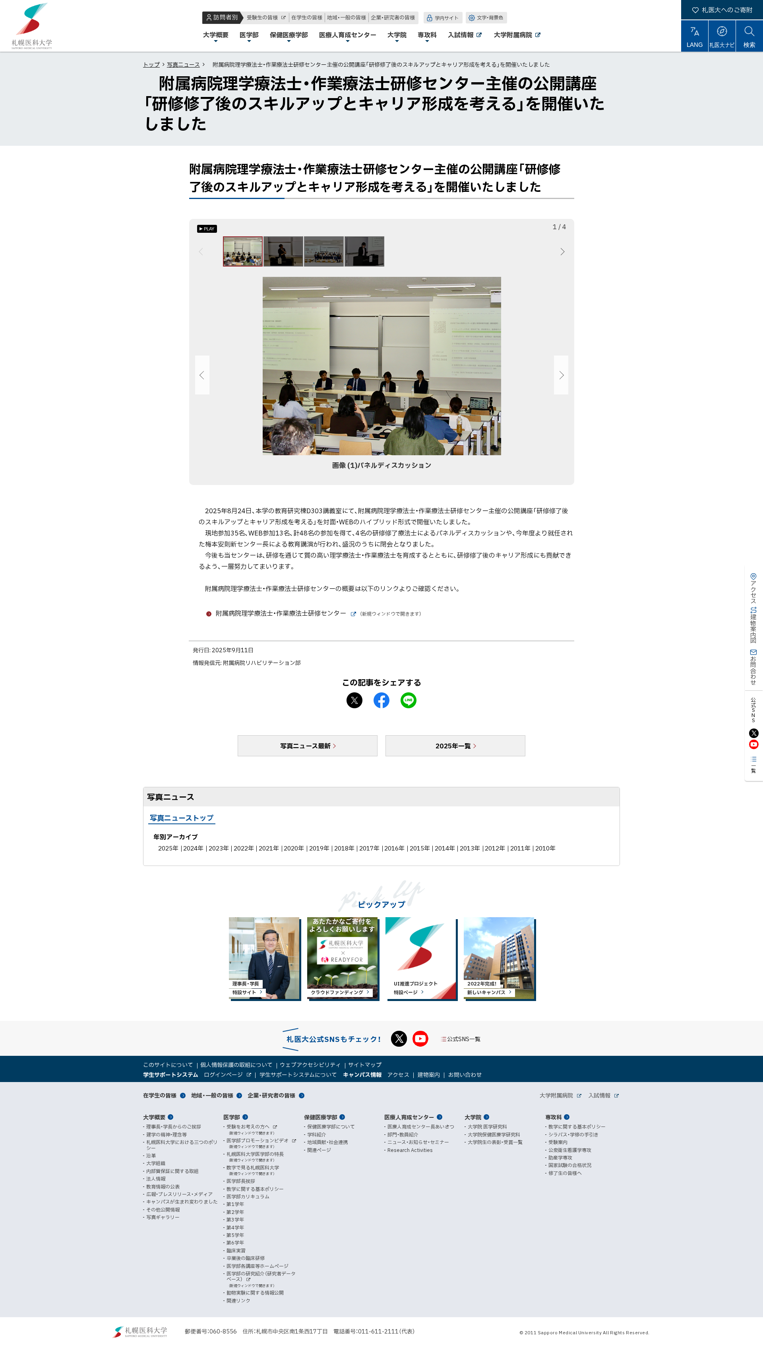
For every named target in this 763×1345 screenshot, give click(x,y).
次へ (561, 251)
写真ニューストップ (182, 817)
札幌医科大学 (32, 26)
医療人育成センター (409, 1117)
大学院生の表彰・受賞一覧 (495, 1142)
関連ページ (319, 1150)
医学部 (231, 1117)
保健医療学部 (320, 1117)
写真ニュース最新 (305, 745)
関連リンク (238, 1300)
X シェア (354, 700)
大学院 (473, 1117)
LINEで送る (408, 700)
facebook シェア (381, 700)
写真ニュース (183, 64)
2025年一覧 (453, 745)
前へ (202, 251)
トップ (151, 64)
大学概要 (154, 1117)
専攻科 (553, 1117)
